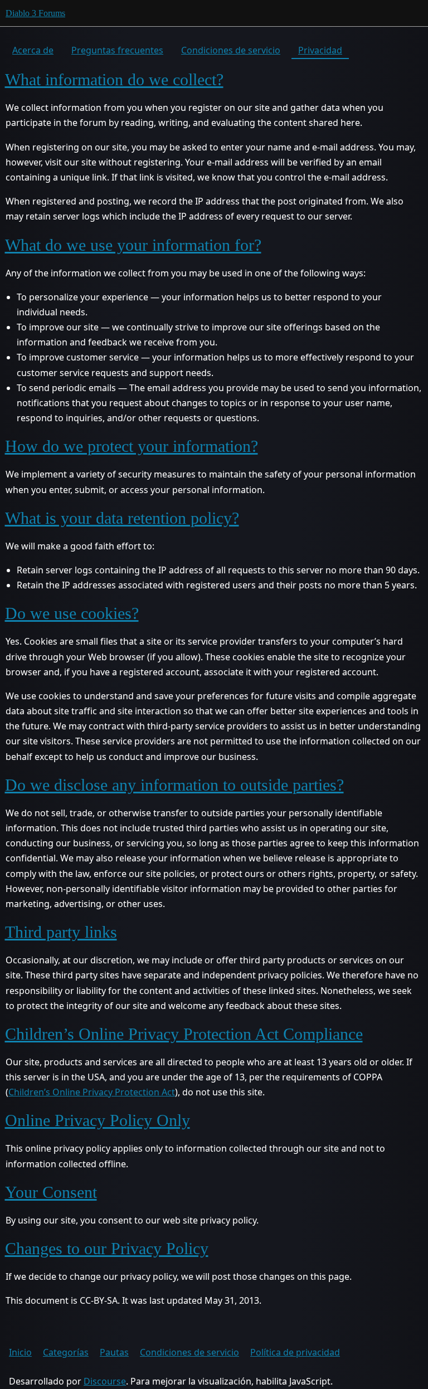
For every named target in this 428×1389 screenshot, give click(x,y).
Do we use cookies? (72, 613)
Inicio (20, 1352)
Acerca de (33, 50)
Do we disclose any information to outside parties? (174, 785)
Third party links (61, 932)
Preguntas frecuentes (117, 50)
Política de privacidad (295, 1352)
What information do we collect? (114, 79)
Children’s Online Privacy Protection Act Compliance (184, 1034)
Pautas (114, 1352)
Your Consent (51, 1192)
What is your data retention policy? (122, 518)
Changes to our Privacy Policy (106, 1248)
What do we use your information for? (133, 245)
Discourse (105, 1381)
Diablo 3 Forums (35, 13)
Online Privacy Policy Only (97, 1120)
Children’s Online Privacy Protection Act (91, 1092)
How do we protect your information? (131, 446)
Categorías (66, 1352)
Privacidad (320, 50)
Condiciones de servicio (230, 50)
